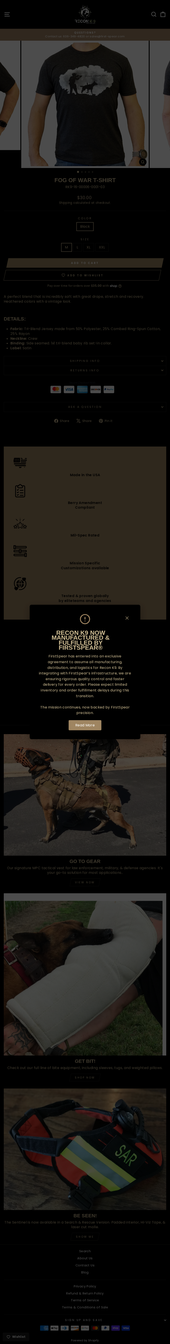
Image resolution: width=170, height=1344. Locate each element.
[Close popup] (127, 619)
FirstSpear (57, 656)
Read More (85, 725)
